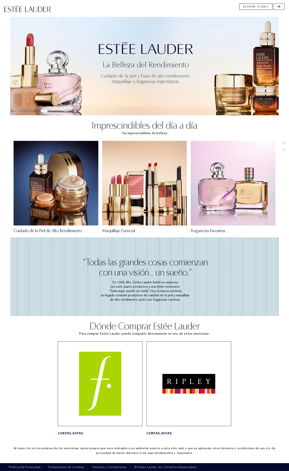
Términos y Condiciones (109, 467)
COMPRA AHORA (70, 433)
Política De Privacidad (24, 467)
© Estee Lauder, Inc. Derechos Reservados (165, 467)
